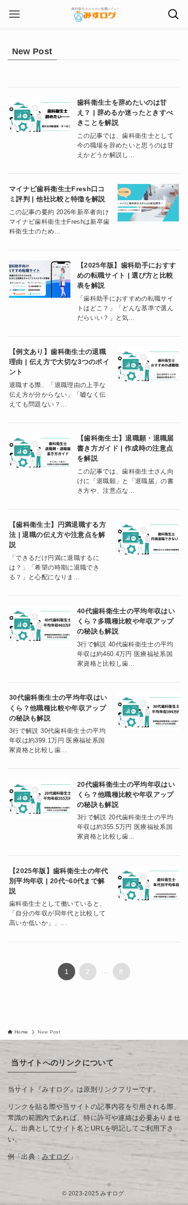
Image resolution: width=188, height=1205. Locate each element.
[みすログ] (94, 14)
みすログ (55, 1156)
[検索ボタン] (173, 14)
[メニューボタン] (14, 14)
